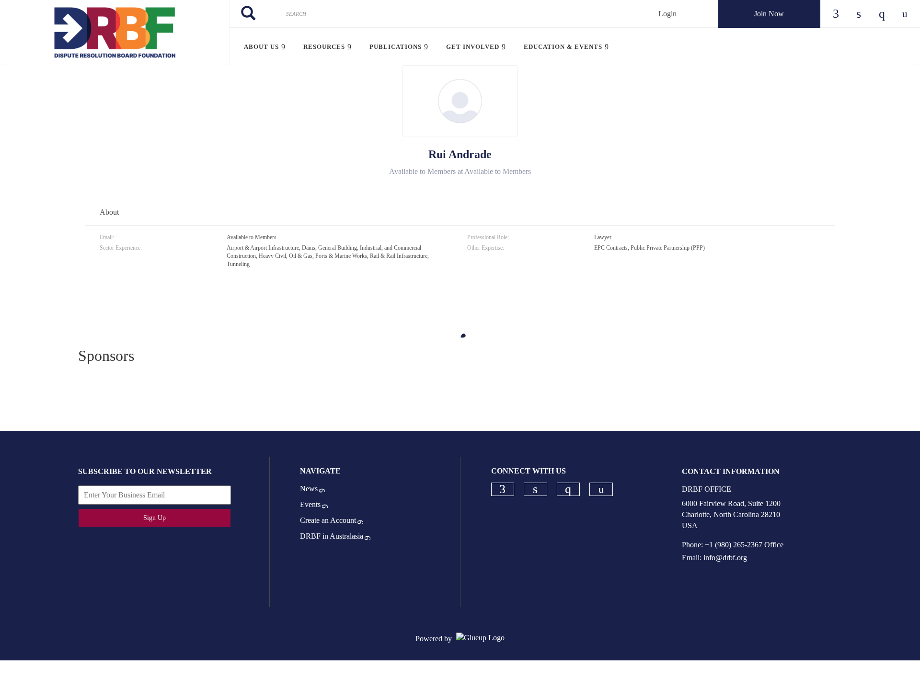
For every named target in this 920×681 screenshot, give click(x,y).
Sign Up (154, 517)
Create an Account (328, 520)
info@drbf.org (725, 558)
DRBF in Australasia (331, 536)
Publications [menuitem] (395, 46)
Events (310, 504)
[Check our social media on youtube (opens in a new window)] (601, 490)
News (309, 489)
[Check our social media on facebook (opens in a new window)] (502, 489)
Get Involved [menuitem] (472, 46)
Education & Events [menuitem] (563, 46)
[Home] (114, 32)
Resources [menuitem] (324, 46)
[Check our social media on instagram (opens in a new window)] (568, 489)
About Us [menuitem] (261, 46)
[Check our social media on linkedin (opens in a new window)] (535, 489)
